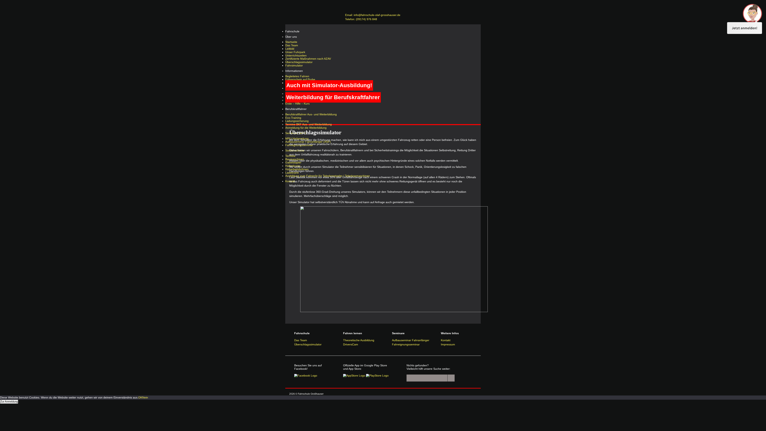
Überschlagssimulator (308, 344)
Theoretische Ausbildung (358, 340)
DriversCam (350, 344)
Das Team (300, 340)
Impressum (448, 344)
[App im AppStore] (354, 375)
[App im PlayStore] (377, 375)
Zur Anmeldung (9, 401)
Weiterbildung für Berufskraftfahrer (333, 97)
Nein (145, 397)
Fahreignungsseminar (406, 344)
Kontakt (445, 340)
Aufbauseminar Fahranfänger (410, 340)
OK (140, 397)
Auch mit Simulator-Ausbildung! (329, 85)
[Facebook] (305, 375)
